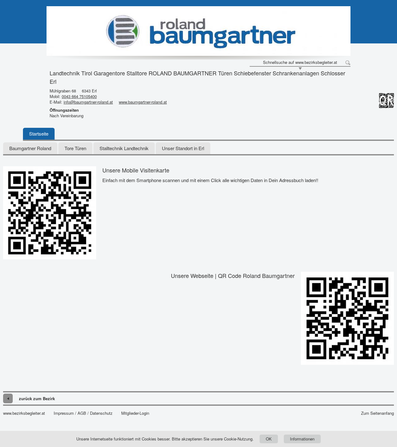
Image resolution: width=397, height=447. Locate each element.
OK (269, 439)
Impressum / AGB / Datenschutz (83, 413)
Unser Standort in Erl (183, 148)
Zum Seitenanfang (377, 413)
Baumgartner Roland (30, 148)
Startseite (38, 133)
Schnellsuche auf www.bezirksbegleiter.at (300, 62)
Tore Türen (75, 148)
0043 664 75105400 (79, 96)
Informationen (302, 439)
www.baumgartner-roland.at (143, 102)
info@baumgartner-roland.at (88, 102)
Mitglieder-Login (135, 413)
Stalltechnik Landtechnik (124, 148)
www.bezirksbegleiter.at (24, 413)
